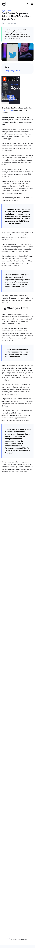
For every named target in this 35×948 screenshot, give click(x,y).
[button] (32, 3)
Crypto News (6, 11)
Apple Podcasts (7, 110)
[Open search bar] (28, 4)
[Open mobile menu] (32, 3)
